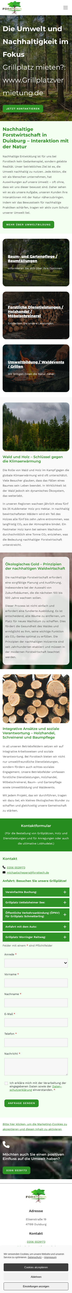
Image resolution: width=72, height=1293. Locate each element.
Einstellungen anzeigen (36, 1286)
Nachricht (12, 1053)
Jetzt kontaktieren (23, 108)
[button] (65, 7)
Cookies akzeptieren (36, 1267)
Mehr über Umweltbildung (28, 224)
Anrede (10, 954)
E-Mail (9, 1014)
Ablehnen (36, 1276)
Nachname (12, 994)
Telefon (10, 1033)
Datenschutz (35, 1257)
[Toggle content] (65, 892)
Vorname (11, 974)
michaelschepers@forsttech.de (28, 872)
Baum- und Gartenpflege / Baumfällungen (32, 258)
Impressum (50, 1257)
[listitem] (16, 867)
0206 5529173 (16, 867)
